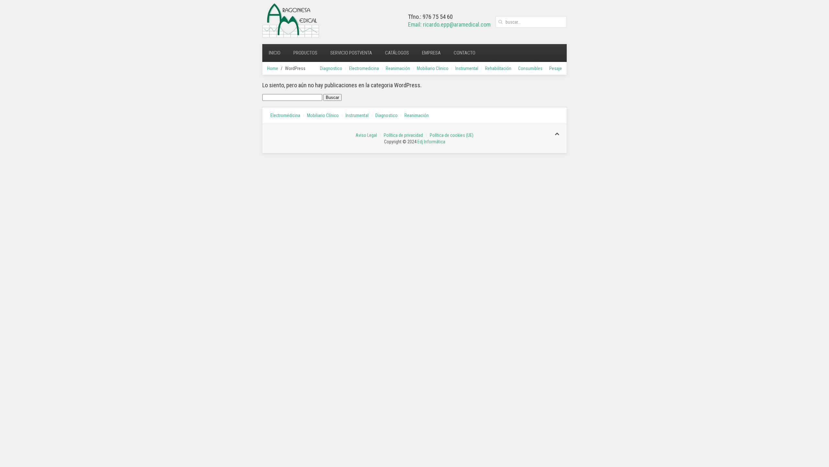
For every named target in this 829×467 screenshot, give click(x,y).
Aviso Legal (366, 135)
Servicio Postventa (351, 53)
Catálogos (397, 53)
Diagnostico (331, 68)
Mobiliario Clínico (323, 115)
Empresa (431, 53)
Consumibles (530, 68)
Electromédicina (285, 115)
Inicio (274, 53)
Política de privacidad (403, 135)
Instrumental (466, 68)
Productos (305, 53)
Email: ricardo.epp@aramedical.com (449, 24)
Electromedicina (364, 68)
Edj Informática (431, 141)
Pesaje (555, 68)
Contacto (464, 53)
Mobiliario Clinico (433, 68)
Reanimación (398, 68)
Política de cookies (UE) (451, 135)
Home (272, 68)
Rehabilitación (498, 68)
